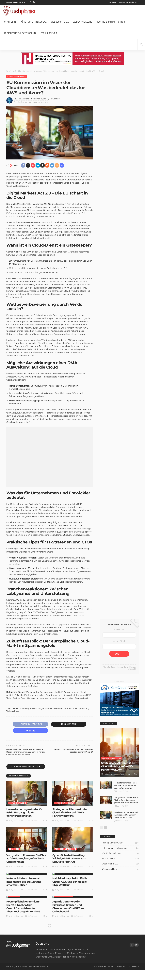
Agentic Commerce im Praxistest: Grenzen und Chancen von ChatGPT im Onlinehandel (68, 906)
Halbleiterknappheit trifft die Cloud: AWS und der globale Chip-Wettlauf (69, 882)
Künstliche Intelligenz (34, 21)
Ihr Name (120, 630)
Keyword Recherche (53, 708)
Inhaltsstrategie (37, 708)
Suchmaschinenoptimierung (76, 708)
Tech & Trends (49, 33)
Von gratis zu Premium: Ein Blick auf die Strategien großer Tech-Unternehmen (26, 858)
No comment (55, 99)
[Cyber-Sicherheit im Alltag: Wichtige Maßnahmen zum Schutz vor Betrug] (72, 839)
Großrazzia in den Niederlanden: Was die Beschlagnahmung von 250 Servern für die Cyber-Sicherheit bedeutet (25, 752)
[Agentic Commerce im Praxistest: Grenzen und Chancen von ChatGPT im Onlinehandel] (72, 897)
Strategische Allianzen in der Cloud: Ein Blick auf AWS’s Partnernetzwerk (69, 813)
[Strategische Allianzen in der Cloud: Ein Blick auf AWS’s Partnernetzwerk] (72, 793)
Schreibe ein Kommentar (24, 766)
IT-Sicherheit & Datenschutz (20, 33)
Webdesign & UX (60, 21)
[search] (141, 44)
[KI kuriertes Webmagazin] (19, 10)
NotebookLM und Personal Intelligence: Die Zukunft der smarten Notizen (23, 882)
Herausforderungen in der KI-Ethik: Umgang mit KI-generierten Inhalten (24, 813)
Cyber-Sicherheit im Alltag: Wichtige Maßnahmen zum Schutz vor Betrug (69, 858)
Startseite (112, 2)
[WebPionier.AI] (18, 944)
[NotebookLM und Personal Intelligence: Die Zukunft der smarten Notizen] (26, 874)
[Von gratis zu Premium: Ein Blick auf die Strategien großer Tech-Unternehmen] (26, 839)
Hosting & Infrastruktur (110, 21)
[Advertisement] (49, 457)
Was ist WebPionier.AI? (128, 2)
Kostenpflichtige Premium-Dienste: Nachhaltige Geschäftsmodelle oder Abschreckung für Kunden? (23, 906)
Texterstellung (12, 711)
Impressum (134, 966)
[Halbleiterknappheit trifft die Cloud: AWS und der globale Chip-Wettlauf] (72, 874)
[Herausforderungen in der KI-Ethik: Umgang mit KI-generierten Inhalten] (26, 793)
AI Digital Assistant (21, 99)
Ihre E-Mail (120, 641)
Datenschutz (121, 966)
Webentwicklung (82, 21)
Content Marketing (20, 708)
